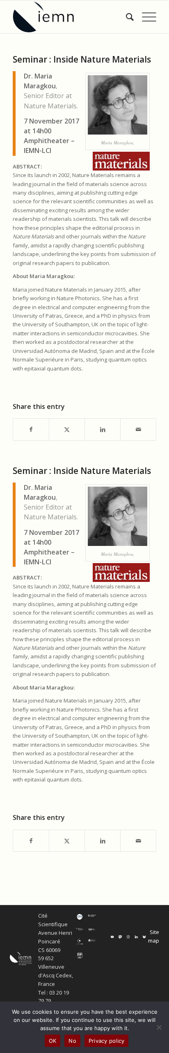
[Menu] (145, 16)
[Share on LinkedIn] (102, 429)
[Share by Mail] (138, 429)
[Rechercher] (126, 16)
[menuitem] (126, 16)
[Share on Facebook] (31, 429)
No (72, 1040)
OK (53, 1040)
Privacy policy (107, 1040)
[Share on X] (66, 429)
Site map (153, 936)
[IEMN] (70, 16)
